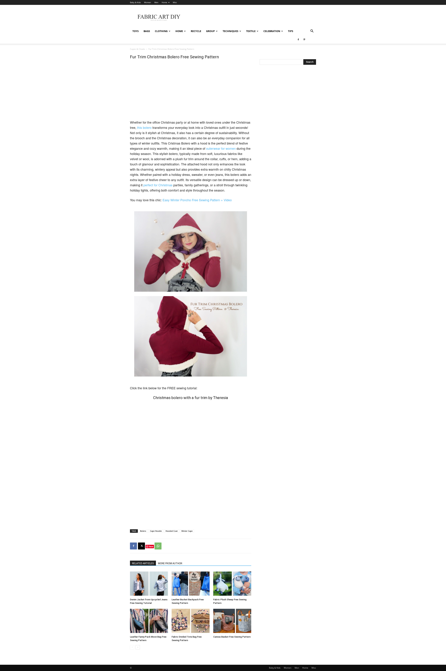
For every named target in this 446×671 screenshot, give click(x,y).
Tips (290, 31)
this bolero (144, 127)
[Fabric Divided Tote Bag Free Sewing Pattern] (191, 621)
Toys (135, 31)
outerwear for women (221, 148)
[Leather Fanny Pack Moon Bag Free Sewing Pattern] (149, 621)
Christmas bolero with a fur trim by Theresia (190, 398)
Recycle (196, 31)
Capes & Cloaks (137, 49)
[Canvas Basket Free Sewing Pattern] (232, 621)
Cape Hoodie (156, 531)
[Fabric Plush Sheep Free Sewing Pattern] (232, 584)
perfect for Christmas (157, 185)
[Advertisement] (252, 17)
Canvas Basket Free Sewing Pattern (232, 636)
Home (164, 2)
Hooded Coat (172, 531)
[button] (312, 31)
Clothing (161, 31)
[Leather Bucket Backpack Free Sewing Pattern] (191, 584)
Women (147, 2)
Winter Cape (187, 531)
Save (151, 546)
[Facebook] (298, 39)
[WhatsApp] (158, 546)
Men (156, 2)
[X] (141, 546)
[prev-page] (132, 647)
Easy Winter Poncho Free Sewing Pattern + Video (197, 200)
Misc (175, 2)
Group (210, 31)
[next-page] (138, 647)
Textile (251, 31)
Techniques (230, 31)
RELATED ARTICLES (143, 563)
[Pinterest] (304, 39)
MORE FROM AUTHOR (170, 563)
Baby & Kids (135, 2)
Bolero (143, 531)
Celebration (271, 31)
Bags (147, 31)
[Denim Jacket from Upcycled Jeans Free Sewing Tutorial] (149, 584)
